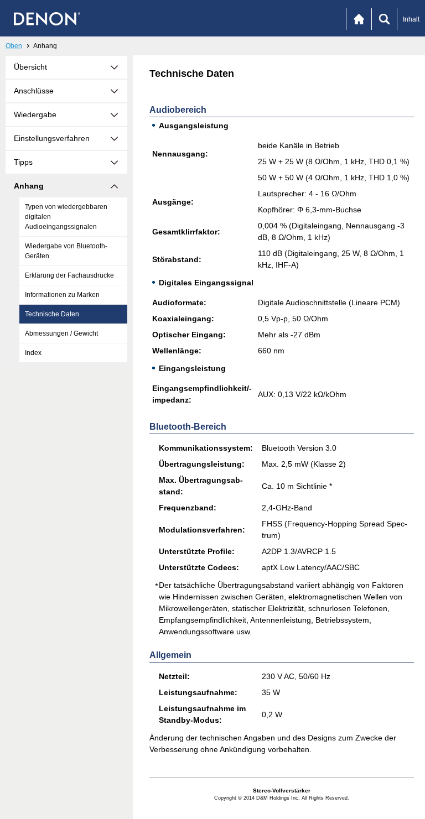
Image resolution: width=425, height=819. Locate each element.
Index (33, 353)
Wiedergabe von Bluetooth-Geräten (66, 251)
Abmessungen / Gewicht (61, 333)
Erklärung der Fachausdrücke (69, 275)
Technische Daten (52, 314)
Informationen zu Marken (62, 295)
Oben (14, 46)
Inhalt (411, 19)
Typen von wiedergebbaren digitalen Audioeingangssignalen (66, 217)
